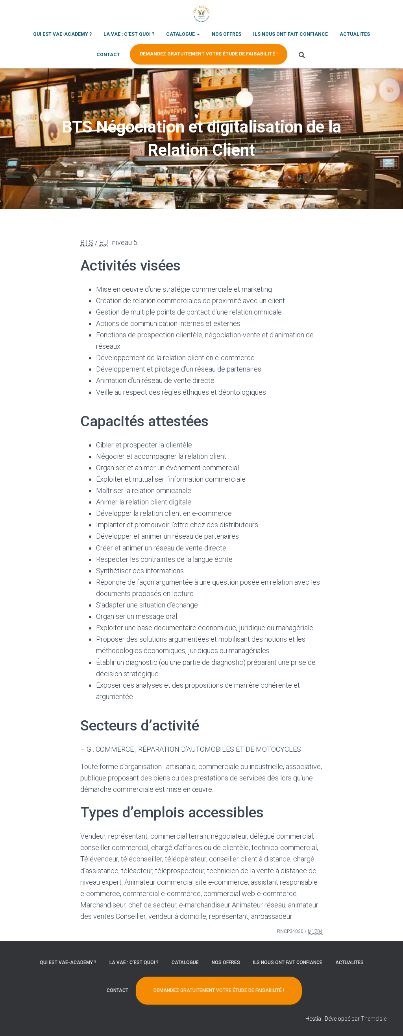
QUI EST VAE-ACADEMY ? (62, 34)
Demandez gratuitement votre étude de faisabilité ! (208, 54)
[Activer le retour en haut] (387, 1020)
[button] (198, 34)
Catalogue (181, 34)
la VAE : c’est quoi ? (129, 34)
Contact (108, 54)
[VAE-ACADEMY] (201, 14)
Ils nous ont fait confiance (290, 34)
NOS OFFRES (226, 34)
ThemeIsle (373, 1019)
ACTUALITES (355, 34)
